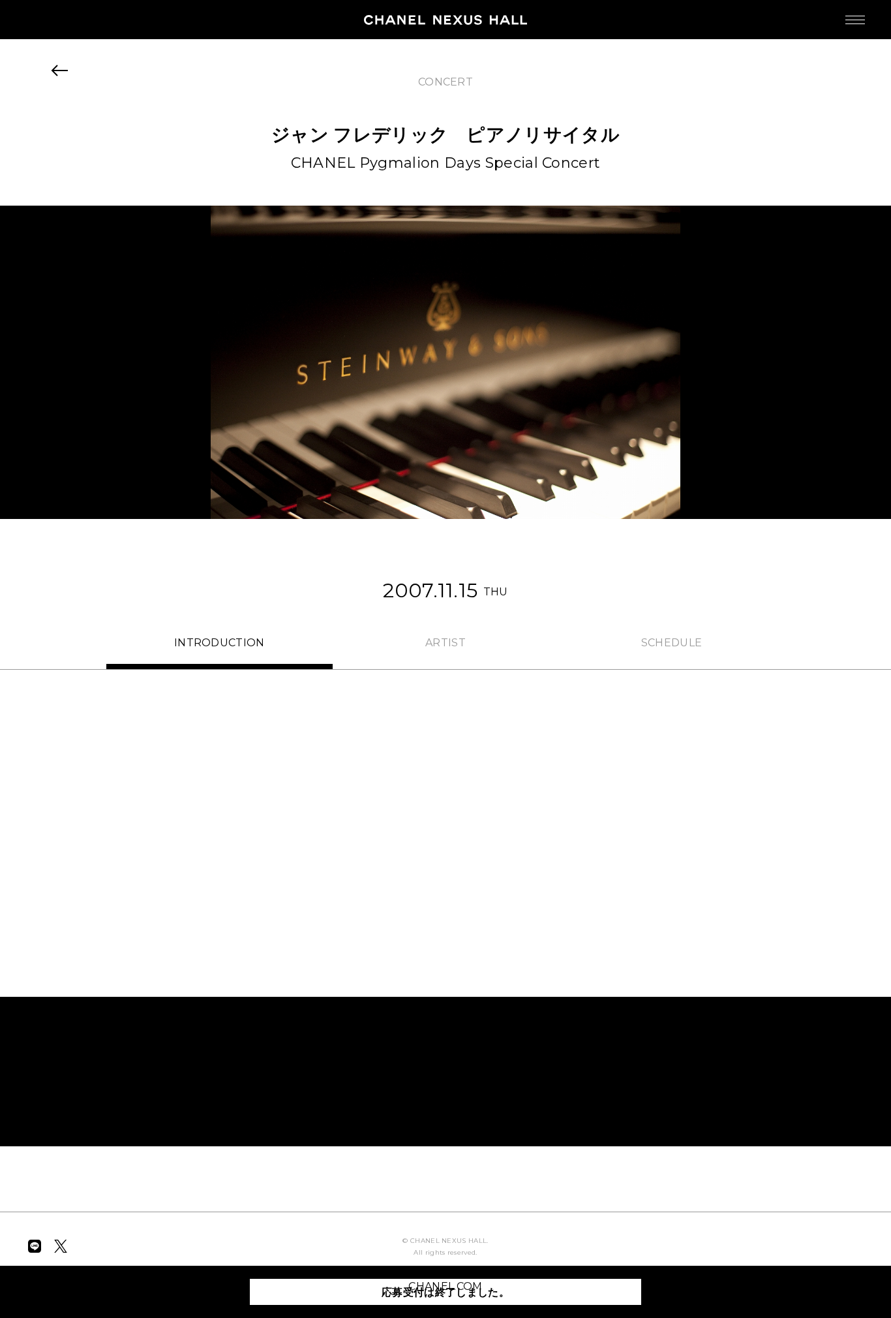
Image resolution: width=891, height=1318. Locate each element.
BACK (60, 70)
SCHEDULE (671, 642)
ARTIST (445, 642)
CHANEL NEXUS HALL (445, 19)
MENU (855, 19)
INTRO (219, 642)
